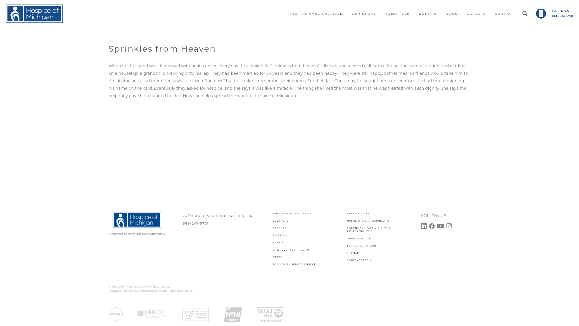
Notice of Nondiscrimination (369, 220)
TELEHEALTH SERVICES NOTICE (294, 264)
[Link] (34, 14)
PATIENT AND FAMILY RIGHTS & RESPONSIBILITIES (368, 230)
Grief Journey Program (292, 249)
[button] (524, 13)
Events (278, 242)
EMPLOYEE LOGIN (359, 260)
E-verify (279, 235)
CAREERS (279, 228)
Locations (280, 220)
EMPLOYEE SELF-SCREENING (293, 213)
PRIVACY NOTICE (358, 238)
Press (277, 257)
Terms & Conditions (362, 245)
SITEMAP (353, 253)
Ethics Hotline (358, 213)
